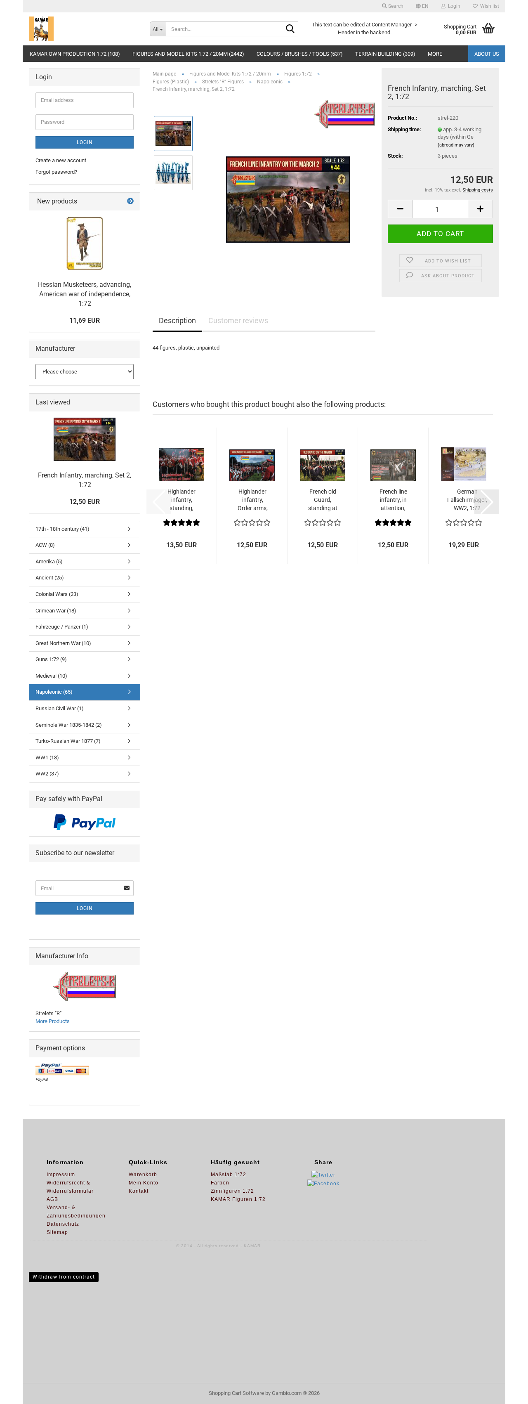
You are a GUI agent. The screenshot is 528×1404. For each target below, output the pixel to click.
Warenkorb (143, 1174)
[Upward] (505, 1392)
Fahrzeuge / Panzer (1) (61, 627)
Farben (220, 1183)
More (435, 54)
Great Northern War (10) (63, 643)
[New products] (130, 201)
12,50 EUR (84, 502)
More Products (52, 1021)
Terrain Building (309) (385, 54)
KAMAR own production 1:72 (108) (75, 54)
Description (177, 320)
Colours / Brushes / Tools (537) (300, 54)
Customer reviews (238, 320)
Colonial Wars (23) (56, 594)
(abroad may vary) (456, 145)
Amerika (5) (49, 561)
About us (486, 54)
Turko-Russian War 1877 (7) (68, 741)
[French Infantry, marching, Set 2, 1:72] (288, 192)
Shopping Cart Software (236, 1393)
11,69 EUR (84, 320)
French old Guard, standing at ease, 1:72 (322, 500)
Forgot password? (56, 172)
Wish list (488, 6)
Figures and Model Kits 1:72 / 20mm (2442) (188, 54)
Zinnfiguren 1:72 (232, 1191)
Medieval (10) (51, 676)
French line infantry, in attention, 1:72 (393, 500)
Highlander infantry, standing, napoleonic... (181, 500)
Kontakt (138, 1191)
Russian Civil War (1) (59, 708)
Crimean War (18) (55, 610)
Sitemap (57, 1232)
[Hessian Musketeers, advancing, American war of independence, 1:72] (84, 243)
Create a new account (60, 160)
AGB (52, 1199)
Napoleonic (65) (54, 692)
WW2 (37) (47, 774)
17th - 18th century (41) (62, 529)
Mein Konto (143, 1183)
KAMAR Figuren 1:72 (238, 1199)
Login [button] (453, 6)
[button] (422, 6)
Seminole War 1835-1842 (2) (68, 725)
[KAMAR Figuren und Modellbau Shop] (83, 28)
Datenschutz (63, 1224)
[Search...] (290, 29)
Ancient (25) (49, 577)
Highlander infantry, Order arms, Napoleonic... (252, 500)
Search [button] (395, 6)
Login (85, 142)
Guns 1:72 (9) (51, 659)
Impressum (61, 1174)
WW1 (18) (47, 757)
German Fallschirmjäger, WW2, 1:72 (467, 499)
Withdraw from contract (64, 1277)
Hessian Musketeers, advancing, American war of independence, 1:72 (84, 294)
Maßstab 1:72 (228, 1174)
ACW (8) (45, 545)
